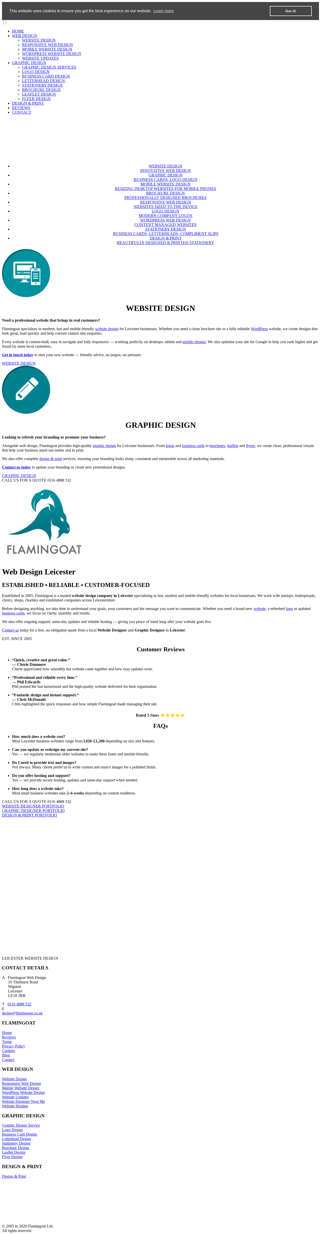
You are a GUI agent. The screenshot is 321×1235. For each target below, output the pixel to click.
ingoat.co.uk (33, 1013)
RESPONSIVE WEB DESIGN (47, 45)
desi (5, 1013)
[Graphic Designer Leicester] (26, 412)
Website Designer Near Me (23, 1101)
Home (7, 1033)
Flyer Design (12, 1157)
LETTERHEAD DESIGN (43, 81)
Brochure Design (15, 1148)
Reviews (9, 1037)
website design (106, 329)
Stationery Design (16, 1143)
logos (170, 446)
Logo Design (12, 1130)
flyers (250, 446)
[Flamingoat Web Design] (84, 157)
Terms (7, 1042)
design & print (50, 459)
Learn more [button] (163, 11)
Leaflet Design (13, 1152)
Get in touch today (17, 355)
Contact (8, 1060)
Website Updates (15, 1097)
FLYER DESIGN (36, 99)
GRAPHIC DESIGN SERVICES (49, 67)
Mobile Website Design (20, 1088)
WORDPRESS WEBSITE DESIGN (51, 54)
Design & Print (14, 1176)
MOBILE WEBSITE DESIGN (47, 49)
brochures (217, 446)
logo (289, 608)
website (260, 608)
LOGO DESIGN (36, 72)
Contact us (10, 630)
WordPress (259, 329)
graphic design (104, 446)
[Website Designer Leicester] (26, 296)
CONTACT (21, 112)
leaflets (232, 446)
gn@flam (15, 1013)
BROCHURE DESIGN (41, 90)
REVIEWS (21, 108)
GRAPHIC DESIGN (29, 63)
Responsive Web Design (21, 1083)
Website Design (14, 1079)
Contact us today (16, 467)
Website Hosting (15, 1106)
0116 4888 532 (19, 1004)
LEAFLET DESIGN (39, 94)
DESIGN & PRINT (28, 103)
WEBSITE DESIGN (39, 40)
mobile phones (194, 342)
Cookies (8, 1051)
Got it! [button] (290, 11)
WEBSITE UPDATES (40, 58)
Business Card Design (19, 1134)
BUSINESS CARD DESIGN (46, 76)
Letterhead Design (16, 1139)
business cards (193, 446)
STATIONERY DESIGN (42, 85)
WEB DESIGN (24, 36)
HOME (18, 31)
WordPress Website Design (23, 1092)
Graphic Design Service (21, 1125)
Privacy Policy (13, 1046)
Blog (6, 1055)
